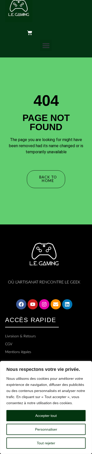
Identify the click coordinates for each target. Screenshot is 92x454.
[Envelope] (56, 304)
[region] (46, 407)
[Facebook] (21, 304)
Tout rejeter (46, 443)
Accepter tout (46, 416)
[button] (46, 45)
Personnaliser (46, 429)
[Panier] (36, 32)
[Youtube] (33, 304)
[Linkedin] (67, 304)
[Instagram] (44, 304)
